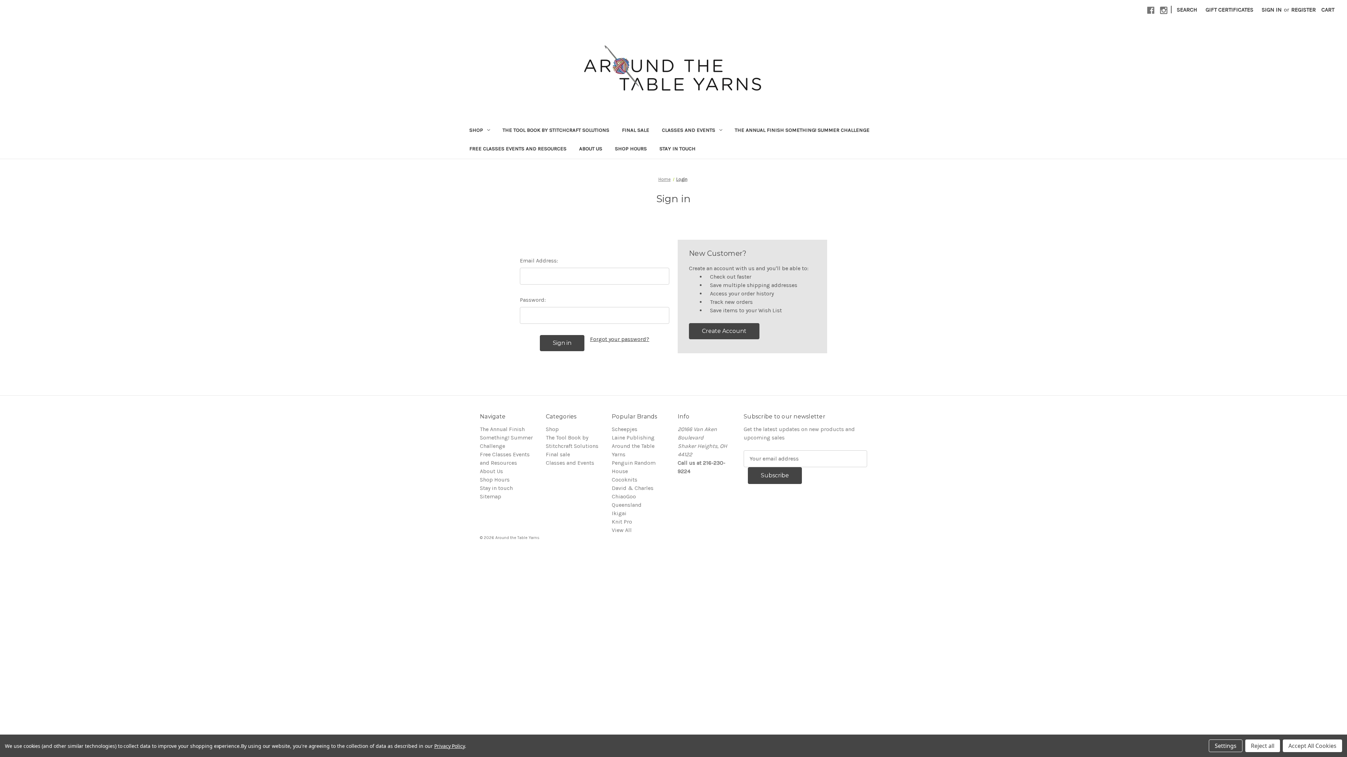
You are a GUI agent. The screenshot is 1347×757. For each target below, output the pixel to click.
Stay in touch (677, 148)
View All (622, 530)
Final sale (635, 130)
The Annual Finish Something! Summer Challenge (802, 130)
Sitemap (490, 496)
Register (1303, 9)
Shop (476, 130)
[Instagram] (1163, 10)
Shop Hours (631, 148)
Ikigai (619, 513)
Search (1187, 9)
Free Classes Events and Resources (518, 148)
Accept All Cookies (1312, 746)
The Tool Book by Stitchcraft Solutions (556, 130)
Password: (533, 299)
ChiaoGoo (624, 496)
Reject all (1262, 746)
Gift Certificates (1229, 9)
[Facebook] (1150, 10)
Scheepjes (624, 429)
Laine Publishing (633, 437)
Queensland (627, 505)
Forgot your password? (619, 339)
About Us (590, 148)
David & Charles (633, 488)
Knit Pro (622, 521)
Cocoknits (624, 479)
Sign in (1272, 9)
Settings (1226, 746)
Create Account (724, 331)
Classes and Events (688, 130)
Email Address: (539, 260)
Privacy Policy (449, 746)
